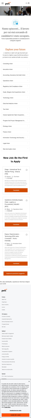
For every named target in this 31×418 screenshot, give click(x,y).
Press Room (4, 302)
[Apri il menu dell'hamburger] (3, 3)
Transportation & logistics (7, 351)
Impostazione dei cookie (15, 410)
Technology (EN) (5, 349)
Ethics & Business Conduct (7, 321)
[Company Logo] (13, 3)
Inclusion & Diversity (6, 316)
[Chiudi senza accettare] (29, 381)
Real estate (4, 367)
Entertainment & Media (7, 338)
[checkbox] (27, 170)
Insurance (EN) (5, 341)
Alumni (3, 307)
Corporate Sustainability (7, 319)
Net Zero (3, 326)
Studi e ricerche (5, 304)
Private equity (5, 343)
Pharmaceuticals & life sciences (8, 361)
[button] (15, 273)
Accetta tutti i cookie (15, 415)
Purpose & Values (5, 324)
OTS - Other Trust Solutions (7, 376)
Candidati (20, 190)
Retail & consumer (5, 346)
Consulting (4, 378)
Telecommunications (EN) (7, 369)
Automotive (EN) (5, 354)
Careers (3, 309)
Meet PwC (4, 299)
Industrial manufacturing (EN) (8, 359)
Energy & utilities (5, 356)
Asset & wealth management (8, 333)
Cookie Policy (7, 407)
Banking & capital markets (7, 336)
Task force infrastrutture (7, 364)
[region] (15, 398)
